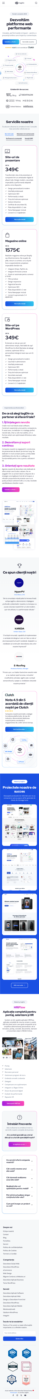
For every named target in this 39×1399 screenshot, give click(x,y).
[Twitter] (21, 1395)
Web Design (7, 1273)
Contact (6, 1234)
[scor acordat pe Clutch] (19, 47)
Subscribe (19, 1339)
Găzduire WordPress (10, 1312)
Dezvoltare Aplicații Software (13, 1293)
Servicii (5, 1244)
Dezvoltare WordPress (11, 1267)
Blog (4, 1238)
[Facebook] (13, 1395)
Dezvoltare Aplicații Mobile (12, 1306)
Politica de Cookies (10, 1250)
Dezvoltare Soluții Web (11, 1264)
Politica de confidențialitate (12, 1247)
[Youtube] (25, 1395)
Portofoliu (6, 1241)
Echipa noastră (8, 1231)
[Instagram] (17, 1395)
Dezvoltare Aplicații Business (13, 1280)
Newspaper (13, 1392)
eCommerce (7, 1270)
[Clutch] (9, 694)
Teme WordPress (9, 1283)
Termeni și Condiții (10, 1254)
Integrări (6, 1316)
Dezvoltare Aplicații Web (11, 1296)
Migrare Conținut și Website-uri (14, 1276)
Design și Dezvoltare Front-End (14, 1299)
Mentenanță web (9, 1309)
